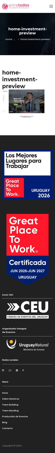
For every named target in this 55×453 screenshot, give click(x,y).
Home (8, 39)
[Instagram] (3, 370)
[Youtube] (10, 370)
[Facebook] (23, 370)
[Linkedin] (17, 370)
